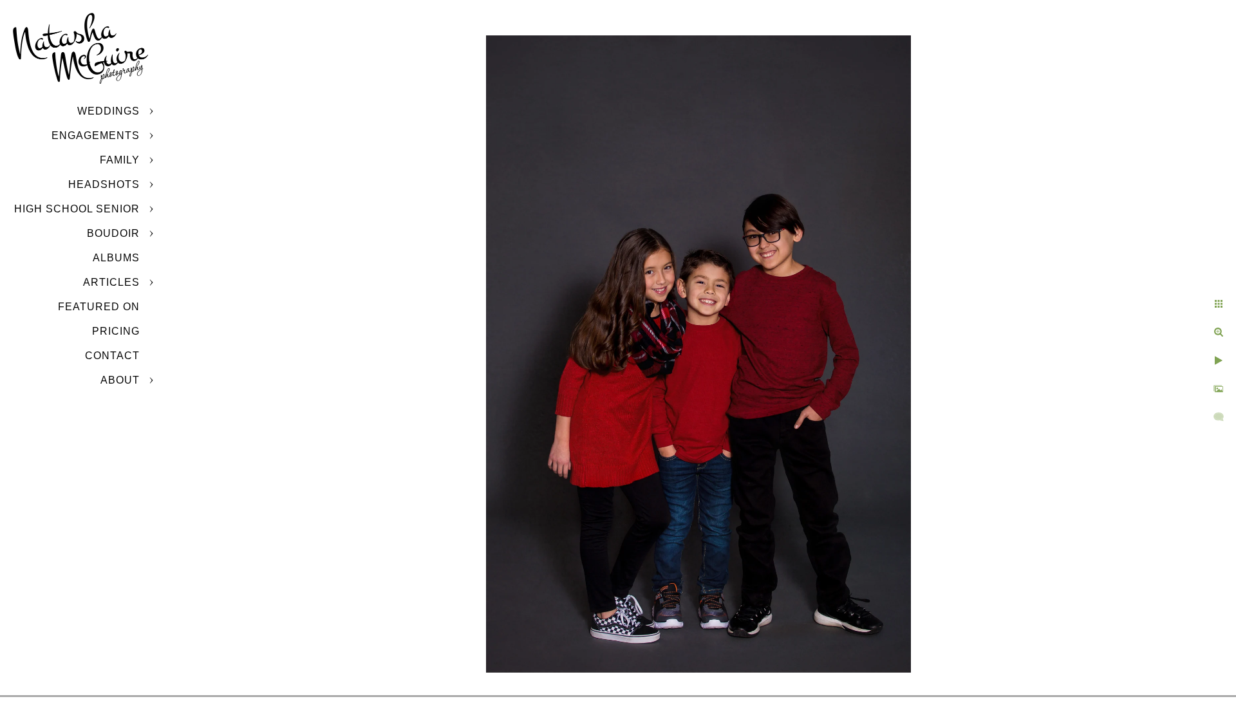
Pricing (116, 331)
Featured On (99, 306)
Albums (116, 257)
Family (120, 159)
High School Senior (77, 208)
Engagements (96, 135)
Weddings (108, 111)
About (120, 380)
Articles (111, 282)
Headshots (104, 184)
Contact (112, 355)
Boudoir (113, 233)
